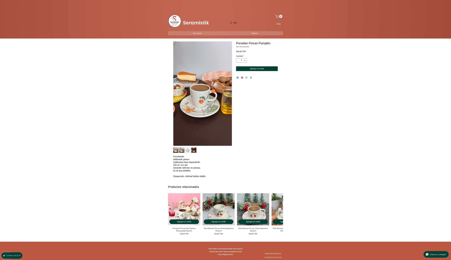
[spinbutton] (241, 60)
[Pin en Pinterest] (242, 77)
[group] (225, 215)
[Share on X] (251, 77)
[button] (279, 16)
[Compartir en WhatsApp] (246, 77)
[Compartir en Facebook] (237, 77)
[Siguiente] (279, 209)
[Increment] (245, 60)
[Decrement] (237, 60)
